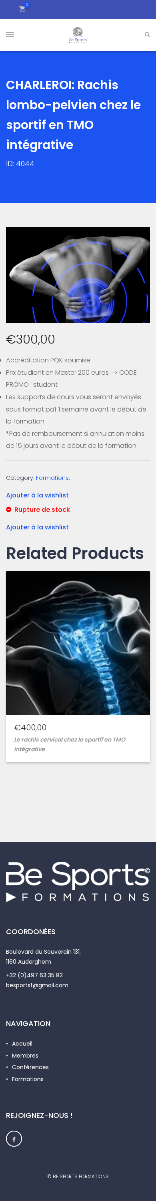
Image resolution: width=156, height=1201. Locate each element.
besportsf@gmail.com (37, 985)
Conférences (30, 1067)
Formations (52, 478)
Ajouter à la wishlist (37, 495)
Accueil (22, 1044)
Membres (25, 1056)
